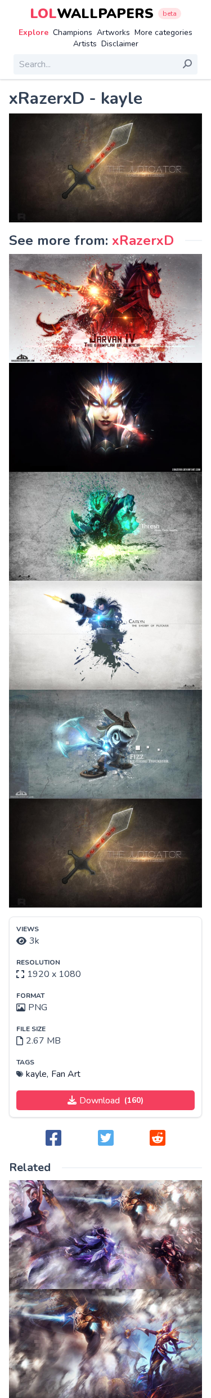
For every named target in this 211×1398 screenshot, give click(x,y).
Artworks (113, 32)
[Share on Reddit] (157, 1139)
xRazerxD (143, 240)
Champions (72, 32)
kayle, (37, 1074)
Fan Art (65, 1074)
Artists (85, 43)
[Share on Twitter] (106, 1139)
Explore (33, 32)
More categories (163, 32)
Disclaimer (119, 43)
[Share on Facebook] (53, 1139)
